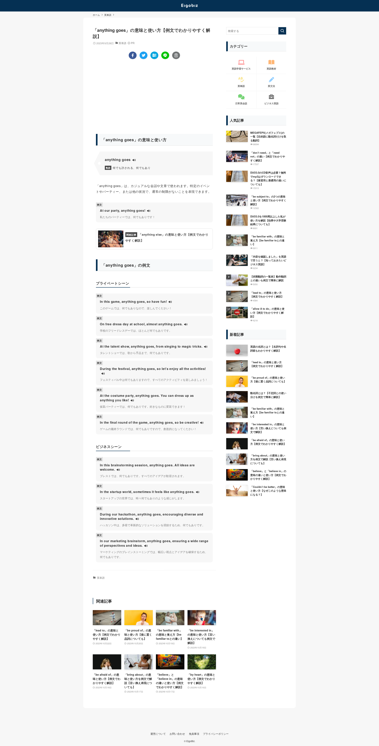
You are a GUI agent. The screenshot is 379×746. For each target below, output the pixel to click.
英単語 (122, 43)
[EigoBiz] (189, 6)
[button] (133, 55)
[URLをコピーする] (176, 55)
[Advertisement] (154, 94)
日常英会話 (241, 103)
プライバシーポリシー (216, 734)
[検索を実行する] (282, 31)
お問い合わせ (177, 734)
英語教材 (271, 68)
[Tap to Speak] (134, 160)
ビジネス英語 (271, 103)
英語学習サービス (241, 68)
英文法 (271, 86)
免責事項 (194, 734)
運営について (158, 734)
